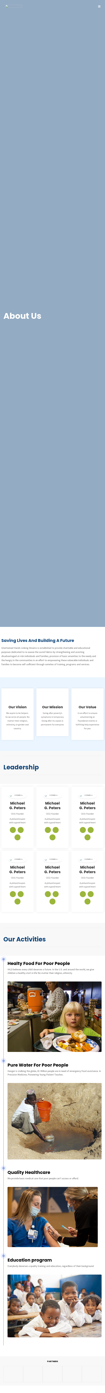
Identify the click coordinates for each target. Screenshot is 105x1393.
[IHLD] (13, 6)
